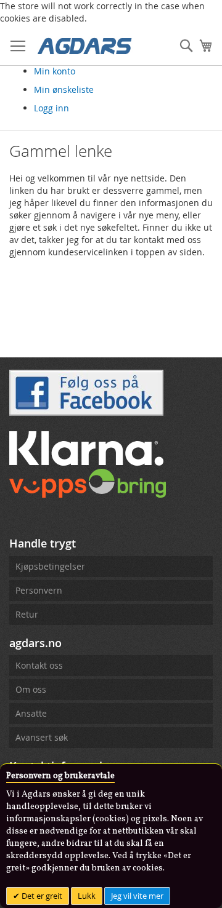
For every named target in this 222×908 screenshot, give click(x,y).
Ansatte (31, 713)
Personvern (38, 590)
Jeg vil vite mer (137, 895)
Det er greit (41, 895)
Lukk (87, 895)
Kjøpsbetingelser (50, 566)
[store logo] (85, 45)
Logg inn (51, 108)
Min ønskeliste (64, 89)
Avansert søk (41, 737)
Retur (26, 614)
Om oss (30, 689)
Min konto (54, 71)
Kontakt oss (39, 665)
